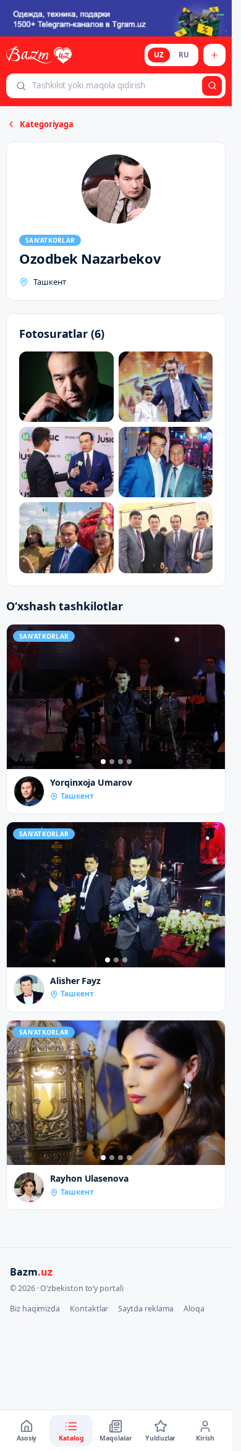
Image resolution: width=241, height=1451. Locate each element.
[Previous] (19, 697)
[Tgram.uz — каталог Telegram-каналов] (116, 18)
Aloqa (194, 1308)
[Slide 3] (120, 761)
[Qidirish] (212, 86)
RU (184, 54)
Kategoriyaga (47, 124)
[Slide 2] (111, 761)
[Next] (212, 697)
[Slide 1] (103, 761)
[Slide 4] (129, 761)
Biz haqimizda (35, 1308)
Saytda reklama (146, 1308)
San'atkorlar (50, 240)
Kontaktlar (89, 1308)
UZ (159, 54)
